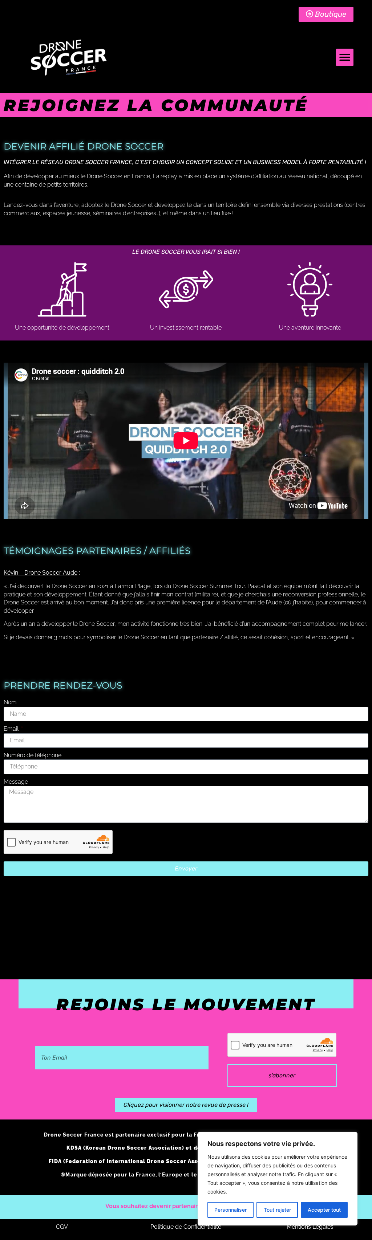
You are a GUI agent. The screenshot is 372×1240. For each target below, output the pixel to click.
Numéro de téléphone (32, 755)
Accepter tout (324, 1210)
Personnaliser (230, 1210)
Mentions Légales (310, 1226)
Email (12, 728)
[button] (344, 57)
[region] (277, 1178)
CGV (62, 1226)
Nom (10, 702)
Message (16, 781)
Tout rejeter (277, 1210)
